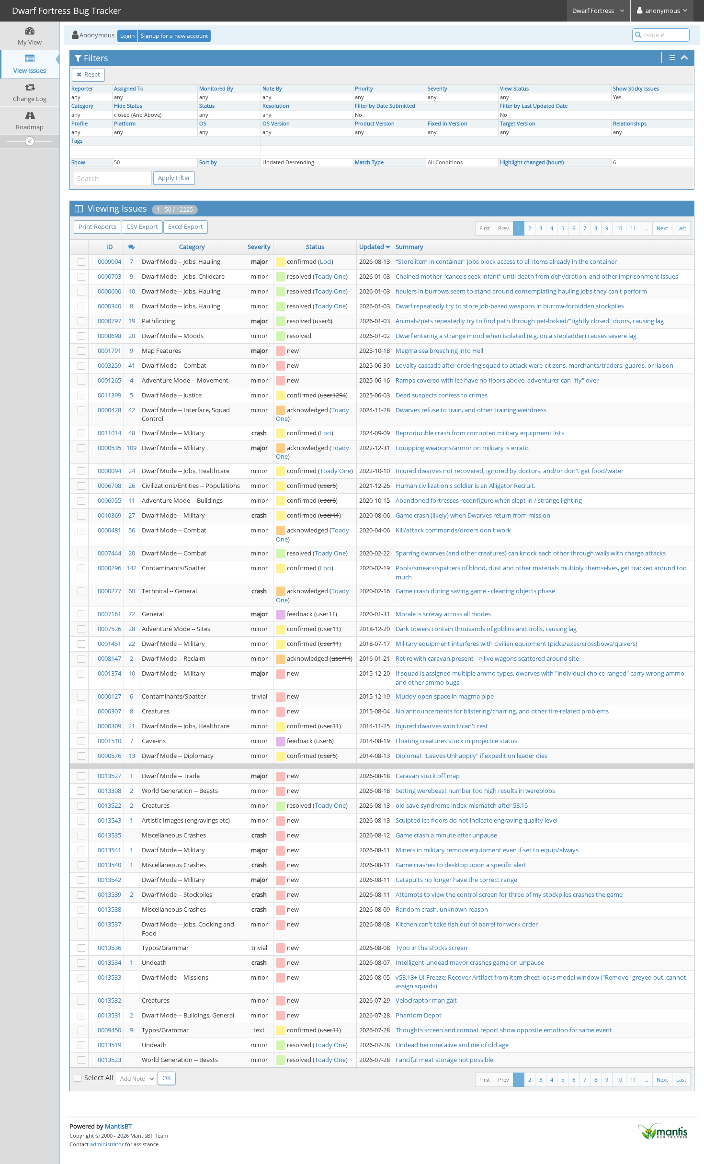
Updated (371, 246)
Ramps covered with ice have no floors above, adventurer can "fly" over (497, 380)
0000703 (109, 276)
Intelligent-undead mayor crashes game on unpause (470, 962)
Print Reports (97, 226)
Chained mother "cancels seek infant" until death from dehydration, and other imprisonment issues (537, 276)
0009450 (109, 1030)
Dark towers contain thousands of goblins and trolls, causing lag (486, 628)
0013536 (109, 947)
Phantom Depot (419, 1015)
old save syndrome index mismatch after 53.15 (462, 805)
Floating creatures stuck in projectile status (456, 740)
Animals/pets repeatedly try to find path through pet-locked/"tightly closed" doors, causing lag (530, 320)
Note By (272, 88)
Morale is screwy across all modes (443, 614)
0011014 (109, 433)
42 (131, 410)
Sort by (208, 162)
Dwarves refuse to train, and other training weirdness (471, 410)
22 (131, 643)
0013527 (109, 775)
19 (131, 320)
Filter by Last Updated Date (534, 105)
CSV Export (142, 226)
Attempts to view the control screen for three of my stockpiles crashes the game (509, 894)
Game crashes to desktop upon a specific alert (461, 864)
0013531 (109, 1015)
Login (127, 36)
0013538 (109, 909)
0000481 (109, 530)
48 (131, 433)
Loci (325, 261)
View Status (514, 88)
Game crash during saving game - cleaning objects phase (475, 591)
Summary (409, 246)
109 (131, 447)
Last (681, 228)
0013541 (109, 850)
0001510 (109, 740)
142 (131, 568)
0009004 (109, 261)
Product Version (375, 123)
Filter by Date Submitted (385, 105)
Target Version (517, 123)
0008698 (109, 335)
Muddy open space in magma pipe (445, 696)
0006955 (109, 500)
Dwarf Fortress (594, 10)
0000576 (109, 755)
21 (131, 726)
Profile (79, 123)
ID (109, 246)
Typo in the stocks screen (431, 947)
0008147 (109, 658)
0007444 (109, 553)
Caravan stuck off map (428, 775)
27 (131, 515)
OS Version (276, 123)
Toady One (330, 276)
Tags (76, 140)
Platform (125, 123)
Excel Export (185, 226)
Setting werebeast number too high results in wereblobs (475, 790)
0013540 (109, 864)
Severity (437, 88)
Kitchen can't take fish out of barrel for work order (467, 924)
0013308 (109, 790)
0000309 (109, 726)
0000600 (109, 291)
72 (131, 614)
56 (131, 530)
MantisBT (118, 1126)
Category (82, 105)
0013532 (109, 1000)
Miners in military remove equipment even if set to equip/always (487, 850)
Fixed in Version (447, 123)
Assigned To (129, 88)
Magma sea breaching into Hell (439, 350)
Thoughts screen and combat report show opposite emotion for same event (504, 1030)
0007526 (109, 628)
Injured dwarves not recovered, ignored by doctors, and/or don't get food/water (510, 470)
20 (131, 335)
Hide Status (128, 105)
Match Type (369, 162)
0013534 (109, 962)
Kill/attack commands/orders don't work (453, 530)
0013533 (109, 977)
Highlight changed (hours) (532, 162)
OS (202, 123)
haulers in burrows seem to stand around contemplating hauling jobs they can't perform (521, 291)
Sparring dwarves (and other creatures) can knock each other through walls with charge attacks (531, 553)
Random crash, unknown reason (442, 909)
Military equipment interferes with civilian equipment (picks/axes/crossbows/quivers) (516, 643)
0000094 (109, 470)
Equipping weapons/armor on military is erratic (462, 447)
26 (131, 485)
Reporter (82, 88)
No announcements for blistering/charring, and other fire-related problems (502, 711)
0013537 (109, 924)
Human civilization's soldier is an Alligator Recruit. (465, 485)
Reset (91, 74)
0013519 (109, 1044)
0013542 (109, 879)
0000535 (109, 447)
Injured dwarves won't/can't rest (442, 726)
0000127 (109, 696)
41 (131, 365)
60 (131, 591)
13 (131, 755)
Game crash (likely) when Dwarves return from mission (473, 515)
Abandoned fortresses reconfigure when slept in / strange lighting (489, 500)
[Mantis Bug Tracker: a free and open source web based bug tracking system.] (662, 1130)
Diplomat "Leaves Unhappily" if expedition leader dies (471, 755)
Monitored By (216, 88)
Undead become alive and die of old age (452, 1044)
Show (78, 162)
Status (207, 105)
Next (662, 228)
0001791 (109, 350)
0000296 (109, 568)
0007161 (109, 614)
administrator (107, 1144)
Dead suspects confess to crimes (442, 395)
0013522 (109, 805)
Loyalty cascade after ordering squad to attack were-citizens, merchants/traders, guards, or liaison (534, 365)
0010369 (109, 515)
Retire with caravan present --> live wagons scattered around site (487, 658)
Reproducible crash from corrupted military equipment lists (480, 433)
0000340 (109, 306)
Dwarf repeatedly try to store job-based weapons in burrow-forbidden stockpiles (510, 306)
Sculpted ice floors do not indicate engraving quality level (476, 820)
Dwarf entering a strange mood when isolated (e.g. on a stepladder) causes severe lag (516, 335)
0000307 (109, 711)
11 (633, 228)
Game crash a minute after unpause (446, 835)
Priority (364, 88)
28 (131, 628)
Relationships (630, 123)
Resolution (275, 105)
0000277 (109, 591)
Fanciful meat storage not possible (444, 1059)
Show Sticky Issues (636, 88)
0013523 (109, 1059)
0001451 (109, 643)
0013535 (109, 835)
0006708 (109, 485)
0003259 (109, 365)
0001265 (109, 380)
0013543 (109, 820)
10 (619, 228)
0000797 (109, 320)
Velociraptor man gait (426, 1000)
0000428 (109, 410)
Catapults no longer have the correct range (456, 879)
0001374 (109, 673)
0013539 (109, 894)
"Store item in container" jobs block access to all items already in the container (506, 261)
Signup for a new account (174, 36)
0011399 (109, 395)
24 (131, 470)
